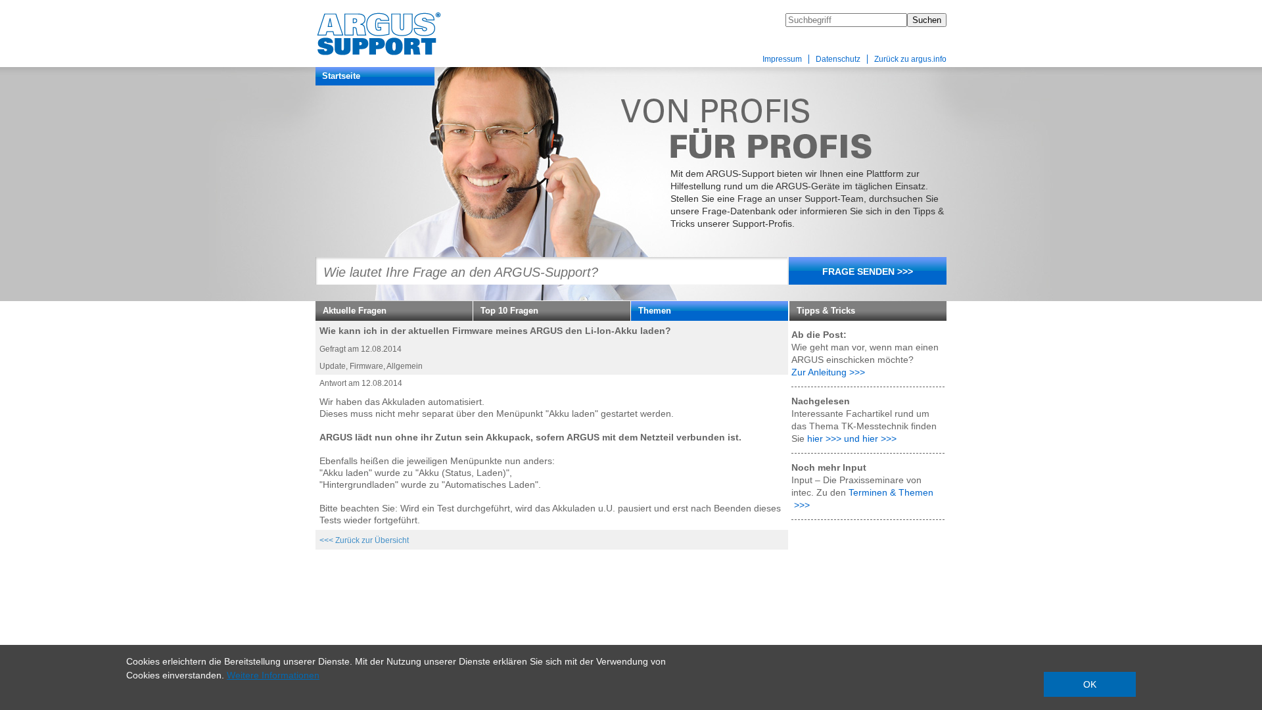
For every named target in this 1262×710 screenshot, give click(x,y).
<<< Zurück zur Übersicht (364, 540)
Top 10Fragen (509, 311)
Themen (654, 311)
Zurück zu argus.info (910, 59)
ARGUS (398, 34)
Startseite (341, 76)
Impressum (782, 59)
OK (1089, 684)
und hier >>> (870, 438)
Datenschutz (838, 59)
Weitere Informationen (273, 675)
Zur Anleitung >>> (828, 372)
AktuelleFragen (354, 311)
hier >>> (824, 438)
